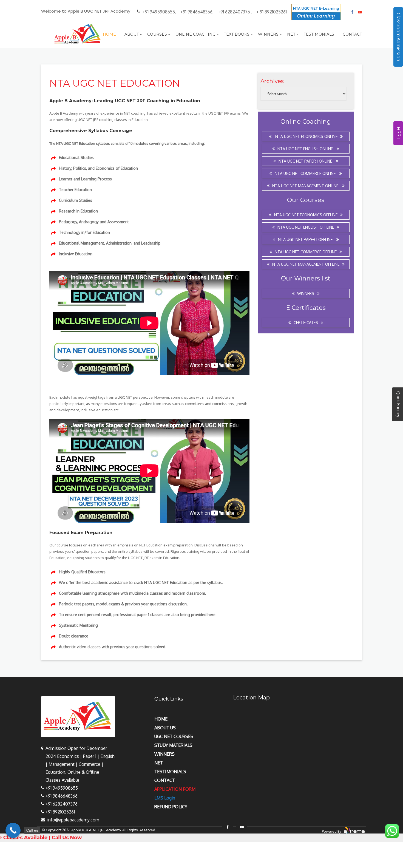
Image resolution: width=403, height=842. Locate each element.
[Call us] (13, 830)
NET (158, 763)
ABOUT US (165, 727)
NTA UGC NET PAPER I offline (306, 239)
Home (109, 34)
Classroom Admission (399, 37)
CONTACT (164, 780)
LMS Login (164, 798)
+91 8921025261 (60, 812)
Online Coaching (195, 34)
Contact (352, 34)
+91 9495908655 (159, 12)
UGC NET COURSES (173, 736)
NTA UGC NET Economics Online (305, 136)
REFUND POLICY (170, 806)
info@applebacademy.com (73, 820)
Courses (157, 34)
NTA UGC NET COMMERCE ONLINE (306, 173)
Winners (268, 34)
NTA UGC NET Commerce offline (306, 252)
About (131, 34)
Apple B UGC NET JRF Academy (96, 830)
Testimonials (319, 34)
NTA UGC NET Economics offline (305, 214)
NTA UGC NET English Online (305, 148)
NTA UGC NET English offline (305, 227)
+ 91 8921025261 (271, 12)
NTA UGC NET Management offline (305, 264)
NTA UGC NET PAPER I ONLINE (306, 161)
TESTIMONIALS (170, 771)
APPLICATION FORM (174, 789)
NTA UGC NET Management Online (305, 185)
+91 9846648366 (196, 12)
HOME (161, 719)
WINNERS (164, 754)
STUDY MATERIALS (173, 745)
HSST (399, 133)
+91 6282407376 (234, 12)
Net (291, 34)
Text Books (236, 34)
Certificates (306, 322)
